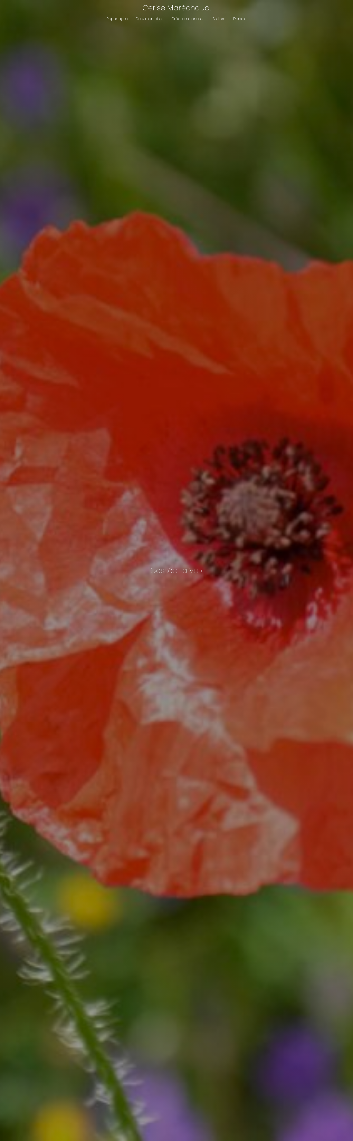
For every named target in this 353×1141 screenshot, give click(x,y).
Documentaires (149, 18)
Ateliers (218, 18)
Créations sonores (187, 18)
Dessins (240, 18)
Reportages (117, 18)
